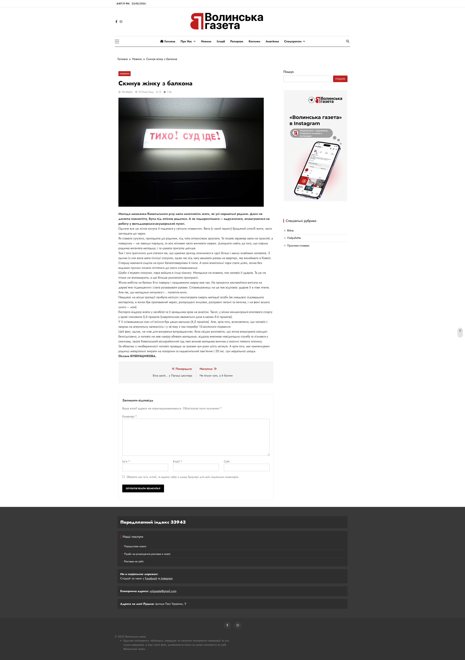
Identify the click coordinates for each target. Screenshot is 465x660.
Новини (206, 41)
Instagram (166, 578)
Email (177, 461)
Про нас (186, 41)
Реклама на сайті (133, 561)
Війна (290, 230)
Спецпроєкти (293, 41)
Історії (221, 41)
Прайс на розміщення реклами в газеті (147, 554)
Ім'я (126, 461)
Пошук (288, 71)
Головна (169, 41)
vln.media (127, 92)
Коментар (129, 416)
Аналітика (272, 41)
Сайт (227, 461)
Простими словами (298, 246)
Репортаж (236, 41)
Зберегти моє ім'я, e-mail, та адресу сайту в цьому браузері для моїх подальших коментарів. (183, 477)
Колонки (254, 41)
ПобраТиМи (294, 238)
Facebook (151, 578)
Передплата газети (135, 546)
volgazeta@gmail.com (163, 591)
